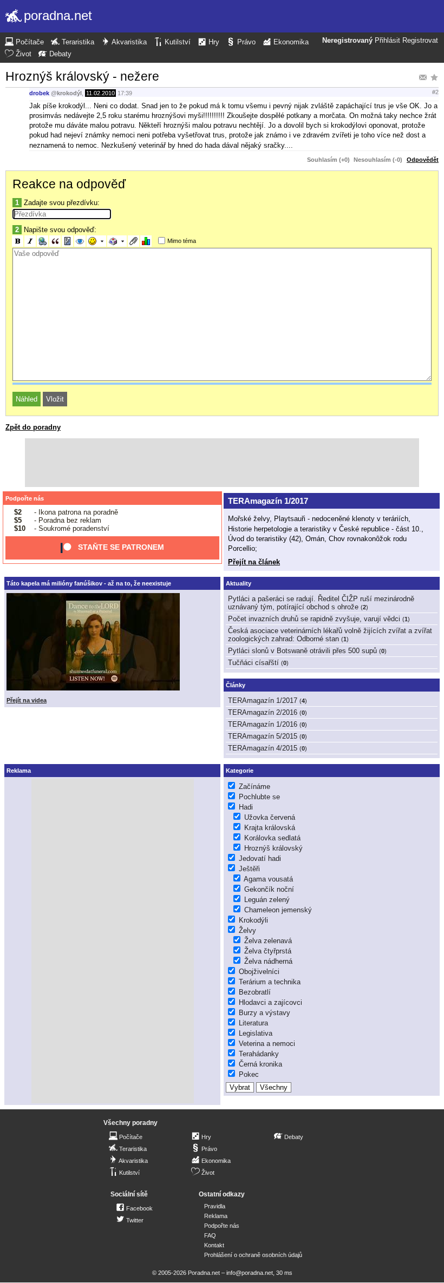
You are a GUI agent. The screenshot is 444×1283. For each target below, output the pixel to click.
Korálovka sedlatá (272, 838)
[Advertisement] (222, 462)
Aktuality (238, 583)
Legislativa (255, 1033)
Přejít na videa (26, 700)
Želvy (247, 930)
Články (235, 685)
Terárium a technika (270, 982)
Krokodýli (253, 920)
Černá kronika (260, 1064)
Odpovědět (423, 159)
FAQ (210, 1235)
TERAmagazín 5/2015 (262, 736)
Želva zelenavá (268, 941)
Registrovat (420, 40)
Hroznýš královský (273, 848)
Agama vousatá (268, 879)
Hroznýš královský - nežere (82, 76)
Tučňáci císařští (253, 663)
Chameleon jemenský (278, 910)
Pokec (249, 1074)
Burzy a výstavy (264, 1013)
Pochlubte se (259, 797)
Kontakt (214, 1245)
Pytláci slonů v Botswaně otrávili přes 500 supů (302, 651)
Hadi (246, 807)
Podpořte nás (24, 498)
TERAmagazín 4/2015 (262, 748)
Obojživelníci (259, 972)
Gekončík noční (269, 889)
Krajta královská (269, 828)
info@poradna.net (249, 1272)
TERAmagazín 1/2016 (262, 724)
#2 (435, 92)
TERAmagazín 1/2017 (268, 500)
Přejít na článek (254, 562)
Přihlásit (387, 40)
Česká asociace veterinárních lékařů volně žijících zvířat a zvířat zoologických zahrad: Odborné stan (330, 635)
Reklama (215, 1216)
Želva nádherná (268, 961)
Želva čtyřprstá (267, 951)
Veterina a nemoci (267, 1043)
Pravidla (214, 1206)
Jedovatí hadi (260, 858)
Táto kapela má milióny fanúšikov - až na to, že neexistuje (88, 583)
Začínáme (254, 786)
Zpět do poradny (33, 427)
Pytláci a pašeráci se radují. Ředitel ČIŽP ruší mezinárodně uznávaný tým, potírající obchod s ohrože (321, 603)
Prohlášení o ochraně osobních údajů (253, 1255)
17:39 (124, 93)
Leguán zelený (267, 900)
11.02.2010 (100, 93)
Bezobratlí (255, 992)
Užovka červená (269, 817)
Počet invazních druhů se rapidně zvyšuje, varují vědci (314, 619)
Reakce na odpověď (69, 184)
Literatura (253, 1023)
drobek (39, 93)
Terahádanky (259, 1054)
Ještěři (249, 869)
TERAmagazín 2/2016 (262, 712)
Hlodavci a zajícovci (270, 1002)
